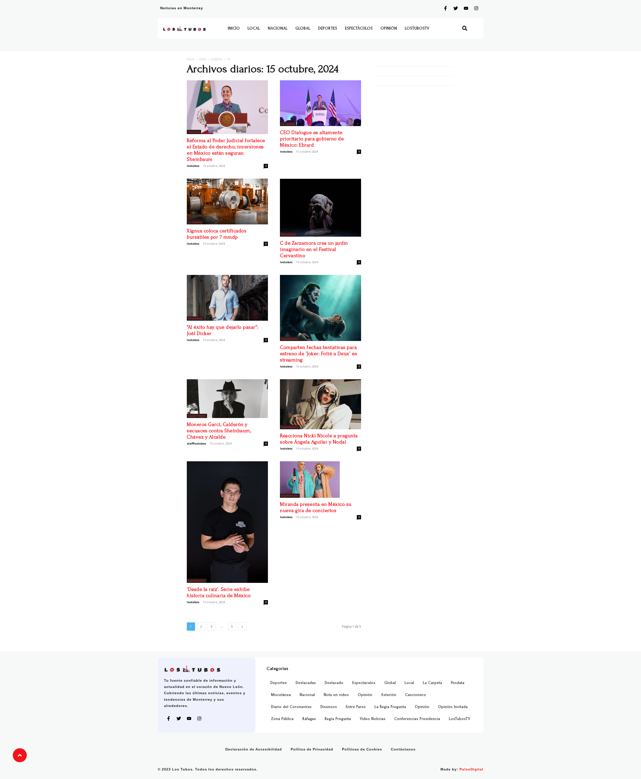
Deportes (327, 28)
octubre (216, 59)
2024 (202, 59)
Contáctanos (403, 749)
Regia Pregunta (338, 719)
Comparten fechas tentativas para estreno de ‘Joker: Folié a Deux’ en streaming (319, 353)
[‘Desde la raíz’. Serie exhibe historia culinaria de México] (227, 522)
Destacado (334, 683)
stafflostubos (196, 443)
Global (302, 28)
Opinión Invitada (453, 707)
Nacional (278, 28)
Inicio (234, 28)
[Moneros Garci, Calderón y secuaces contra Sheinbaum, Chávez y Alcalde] (227, 398)
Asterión (388, 695)
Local (254, 28)
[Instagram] (476, 8)
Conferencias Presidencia (417, 719)
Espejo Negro (197, 416)
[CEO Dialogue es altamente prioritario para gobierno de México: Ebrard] (320, 103)
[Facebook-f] (445, 8)
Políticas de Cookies (362, 749)
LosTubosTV (417, 28)
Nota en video (336, 695)
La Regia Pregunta (390, 707)
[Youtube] (465, 8)
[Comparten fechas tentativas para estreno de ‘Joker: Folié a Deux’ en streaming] (320, 308)
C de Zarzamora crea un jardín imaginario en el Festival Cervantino (314, 249)
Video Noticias (373, 719)
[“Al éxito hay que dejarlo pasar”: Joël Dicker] (227, 298)
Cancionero (415, 695)
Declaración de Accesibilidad (253, 749)
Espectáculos (359, 28)
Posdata (457, 683)
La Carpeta (288, 124)
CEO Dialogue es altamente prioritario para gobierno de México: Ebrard (312, 139)
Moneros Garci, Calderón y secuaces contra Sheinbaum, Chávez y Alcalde (219, 431)
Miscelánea (288, 234)
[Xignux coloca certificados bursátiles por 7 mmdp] (227, 201)
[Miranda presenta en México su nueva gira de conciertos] (320, 479)
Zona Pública (282, 719)
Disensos (328, 707)
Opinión (389, 28)
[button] (465, 28)
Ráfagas (309, 719)
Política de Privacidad (312, 749)
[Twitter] (455, 8)
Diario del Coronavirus (291, 707)
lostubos (193, 166)
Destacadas (306, 683)
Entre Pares (356, 707)
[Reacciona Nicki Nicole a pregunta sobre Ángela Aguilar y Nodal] (320, 404)
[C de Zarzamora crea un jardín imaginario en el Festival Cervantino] (320, 208)
